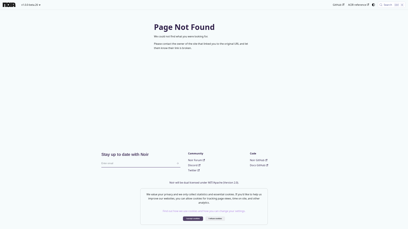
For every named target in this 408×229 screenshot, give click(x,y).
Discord (192, 165)
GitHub (337, 5)
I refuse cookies (215, 218)
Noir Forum (195, 160)
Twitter (192, 170)
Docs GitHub (257, 165)
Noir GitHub (257, 160)
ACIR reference (357, 5)
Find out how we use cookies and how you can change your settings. (204, 211)
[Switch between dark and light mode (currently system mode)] (373, 4)
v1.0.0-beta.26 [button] (29, 5)
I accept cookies (193, 218)
